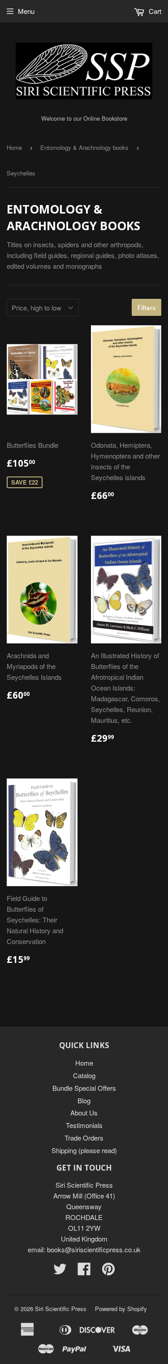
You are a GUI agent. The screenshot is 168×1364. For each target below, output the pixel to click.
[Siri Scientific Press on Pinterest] (108, 1271)
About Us (84, 1112)
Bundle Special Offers (84, 1088)
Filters (146, 307)
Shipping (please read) (84, 1150)
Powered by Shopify (121, 1308)
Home (14, 147)
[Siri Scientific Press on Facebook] (84, 1271)
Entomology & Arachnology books (84, 147)
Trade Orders (84, 1137)
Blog (84, 1100)
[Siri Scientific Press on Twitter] (60, 1271)
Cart (154, 11)
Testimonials (84, 1125)
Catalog (84, 1075)
